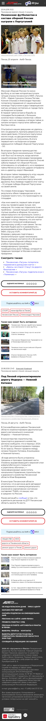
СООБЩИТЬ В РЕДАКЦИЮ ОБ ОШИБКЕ (19, 641)
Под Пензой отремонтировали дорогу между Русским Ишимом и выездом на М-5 (27, 566)
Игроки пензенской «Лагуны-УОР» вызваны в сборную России (24, 356)
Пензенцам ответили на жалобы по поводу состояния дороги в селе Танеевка (27, 574)
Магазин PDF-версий (12, 610)
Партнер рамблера (22, 709)
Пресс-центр (34, 607)
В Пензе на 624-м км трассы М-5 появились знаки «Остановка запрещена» (26, 581)
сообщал (23, 498)
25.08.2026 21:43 (7, 369)
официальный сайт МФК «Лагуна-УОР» (18, 55)
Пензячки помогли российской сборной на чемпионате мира (26, 348)
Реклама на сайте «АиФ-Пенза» (17, 619)
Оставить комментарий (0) (23, 293)
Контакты (26, 631)
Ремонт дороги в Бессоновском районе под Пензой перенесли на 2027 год (26, 559)
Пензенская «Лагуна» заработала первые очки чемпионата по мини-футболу (26, 326)
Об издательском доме (14, 607)
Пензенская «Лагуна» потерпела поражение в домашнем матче (20, 263)
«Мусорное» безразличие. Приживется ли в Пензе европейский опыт (26, 341)
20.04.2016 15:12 (7, 10)
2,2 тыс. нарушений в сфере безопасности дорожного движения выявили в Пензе (26, 589)
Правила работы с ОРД (13, 622)
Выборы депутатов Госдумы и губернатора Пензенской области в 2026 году (20, 636)
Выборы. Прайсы (10, 631)
